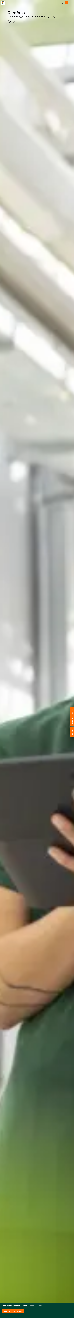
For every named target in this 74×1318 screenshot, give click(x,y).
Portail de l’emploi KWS (13, 1311)
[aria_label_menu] (71, 3)
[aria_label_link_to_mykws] (66, 2)
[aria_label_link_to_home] (3, 3)
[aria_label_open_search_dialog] (62, 3)
